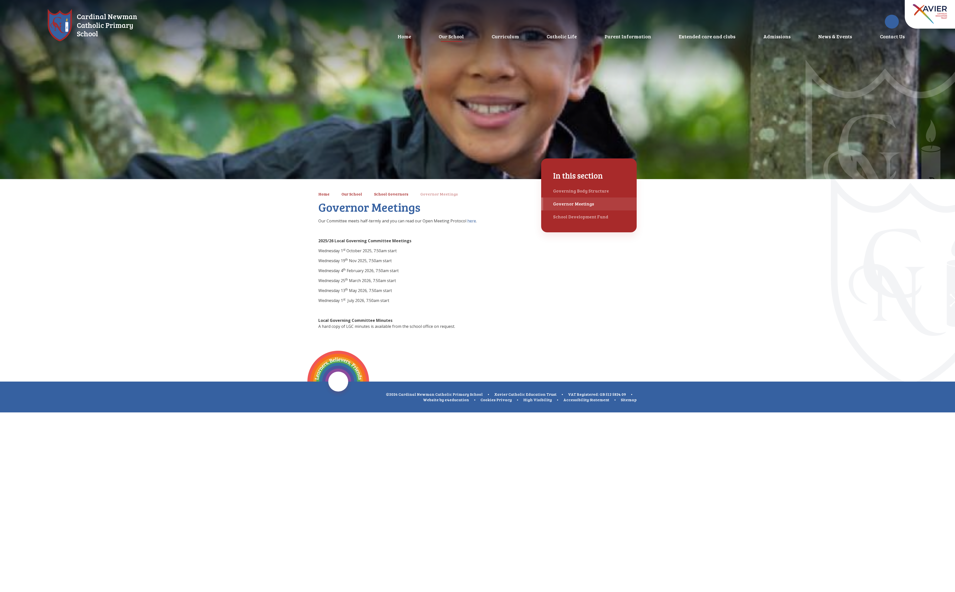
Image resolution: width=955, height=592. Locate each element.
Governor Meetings (439, 194)
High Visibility (537, 399)
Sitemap (629, 399)
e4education (457, 399)
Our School (351, 194)
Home (324, 194)
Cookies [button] (488, 399)
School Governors (391, 194)
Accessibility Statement (586, 399)
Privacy (504, 399)
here (471, 221)
